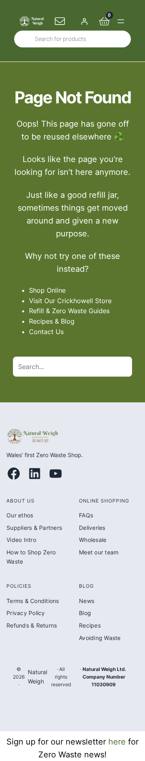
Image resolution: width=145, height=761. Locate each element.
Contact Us (46, 332)
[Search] (122, 367)
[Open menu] (121, 21)
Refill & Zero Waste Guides (69, 311)
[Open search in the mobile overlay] (72, 39)
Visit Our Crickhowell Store (70, 301)
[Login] (84, 21)
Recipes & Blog (52, 321)
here (117, 742)
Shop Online (47, 290)
